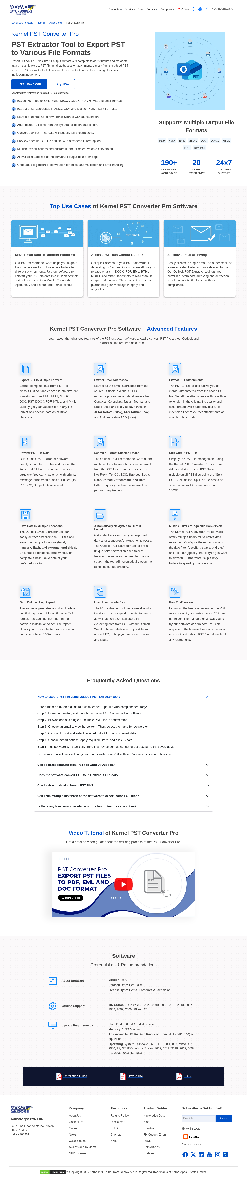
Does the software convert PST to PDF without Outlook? (77, 775)
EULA (187, 1076)
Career (73, 1128)
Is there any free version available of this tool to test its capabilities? (86, 806)
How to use (135, 1076)
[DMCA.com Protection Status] (53, 1172)
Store (141, 9)
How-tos (148, 1128)
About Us (75, 1115)
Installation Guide (75, 1076)
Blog (146, 1121)
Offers (185, 9)
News (72, 1134)
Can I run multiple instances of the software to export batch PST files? (88, 796)
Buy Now (62, 84)
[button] (194, 9)
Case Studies (77, 1140)
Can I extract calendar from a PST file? (65, 785)
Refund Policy (120, 1115)
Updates (148, 1153)
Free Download (29, 84)
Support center (191, 1144)
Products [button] (114, 9)
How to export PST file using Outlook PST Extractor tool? (78, 696)
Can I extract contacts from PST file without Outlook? (76, 765)
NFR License (77, 1153)
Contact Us (76, 1121)
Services (130, 9)
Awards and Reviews (82, 1147)
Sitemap (116, 1134)
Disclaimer (117, 1121)
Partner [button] (150, 9)
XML (114, 1140)
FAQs (147, 1140)
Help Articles (151, 1147)
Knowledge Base (154, 1115)
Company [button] (166, 9)
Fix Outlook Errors (155, 1134)
